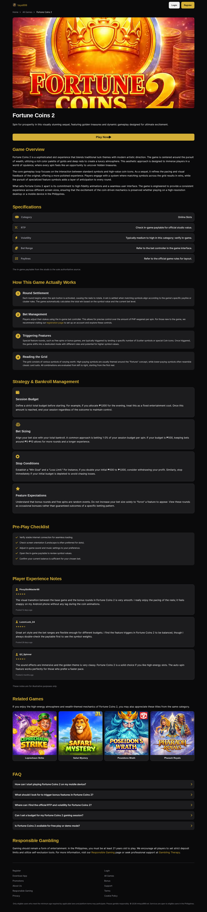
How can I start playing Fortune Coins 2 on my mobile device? (50, 784)
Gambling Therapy (169, 852)
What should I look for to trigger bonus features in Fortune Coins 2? (54, 794)
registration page (55, 322)
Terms (107, 890)
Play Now (102, 137)
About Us (17, 885)
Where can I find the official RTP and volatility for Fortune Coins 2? (53, 804)
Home (15, 12)
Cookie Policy (111, 895)
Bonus (107, 880)
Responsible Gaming (103, 852)
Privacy (16, 895)
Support (108, 885)
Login (174, 5)
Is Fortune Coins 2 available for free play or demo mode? (47, 825)
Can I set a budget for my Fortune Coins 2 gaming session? (49, 815)
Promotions (18, 880)
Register (188, 5)
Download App (20, 875)
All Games (27, 12)
